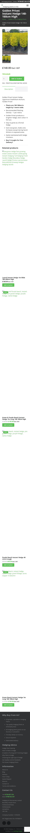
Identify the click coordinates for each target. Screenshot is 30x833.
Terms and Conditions (9, 786)
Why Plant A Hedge (8, 755)
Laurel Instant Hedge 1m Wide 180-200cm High (13, 278)
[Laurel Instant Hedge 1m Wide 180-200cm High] (15, 213)
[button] (21, 5)
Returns (4, 781)
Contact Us (5, 783)
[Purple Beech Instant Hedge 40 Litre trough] (15, 493)
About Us (5, 769)
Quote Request (6, 779)
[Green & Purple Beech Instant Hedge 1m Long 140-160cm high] (15, 353)
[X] (9, 823)
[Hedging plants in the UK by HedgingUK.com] (11, 5)
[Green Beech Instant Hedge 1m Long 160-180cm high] (15, 632)
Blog (3, 772)
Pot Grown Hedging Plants (10, 762)
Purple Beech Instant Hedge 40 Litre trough (13, 558)
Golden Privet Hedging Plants (17, 19)
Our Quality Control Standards (11, 760)
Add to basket (16, 79)
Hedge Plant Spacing (8, 748)
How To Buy (6, 776)
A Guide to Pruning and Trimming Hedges (15, 753)
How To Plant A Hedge (9, 750)
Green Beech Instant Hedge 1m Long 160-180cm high (14, 698)
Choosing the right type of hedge (12, 757)
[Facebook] (4, 823)
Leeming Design (17, 831)
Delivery (4, 774)
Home (4, 19)
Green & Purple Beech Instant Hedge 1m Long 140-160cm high (14, 418)
